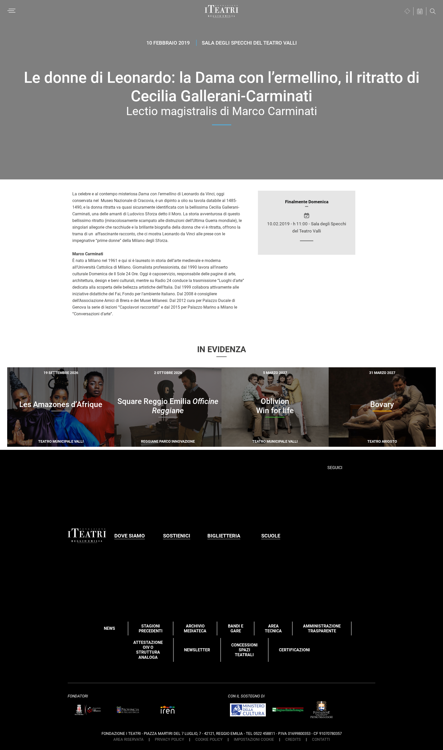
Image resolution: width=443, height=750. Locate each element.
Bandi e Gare (235, 628)
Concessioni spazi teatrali (244, 650)
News (109, 628)
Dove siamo (129, 536)
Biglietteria (223, 536)
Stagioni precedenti (151, 628)
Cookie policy (209, 739)
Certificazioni (294, 649)
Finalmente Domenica (306, 201)
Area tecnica (273, 628)
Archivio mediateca (195, 628)
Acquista (42, 440)
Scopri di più (79, 440)
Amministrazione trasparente (322, 628)
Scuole (270, 536)
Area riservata (128, 739)
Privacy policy (169, 739)
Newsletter (197, 649)
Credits (293, 739)
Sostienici (176, 536)
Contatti (321, 739)
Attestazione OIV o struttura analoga (148, 650)
